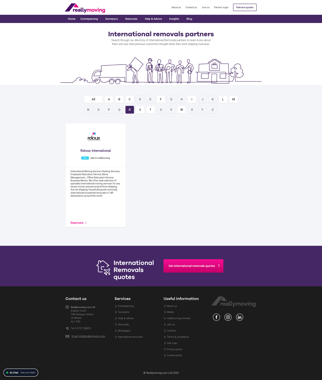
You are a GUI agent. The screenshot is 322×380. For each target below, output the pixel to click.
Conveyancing (126, 306)
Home (71, 18)
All (93, 99)
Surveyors (123, 312)
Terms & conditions (178, 336)
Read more (77, 222)
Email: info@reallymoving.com (88, 336)
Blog (189, 18)
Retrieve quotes (245, 7)
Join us (205, 7)
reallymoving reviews (178, 318)
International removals (130, 336)
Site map (172, 343)
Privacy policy (174, 349)
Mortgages (124, 330)
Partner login (221, 7)
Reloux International (95, 151)
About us (176, 7)
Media (170, 312)
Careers (171, 330)
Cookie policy (174, 355)
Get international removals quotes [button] (192, 266)
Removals (123, 324)
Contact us (191, 7)
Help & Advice (153, 18)
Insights (174, 18)
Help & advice (126, 318)
